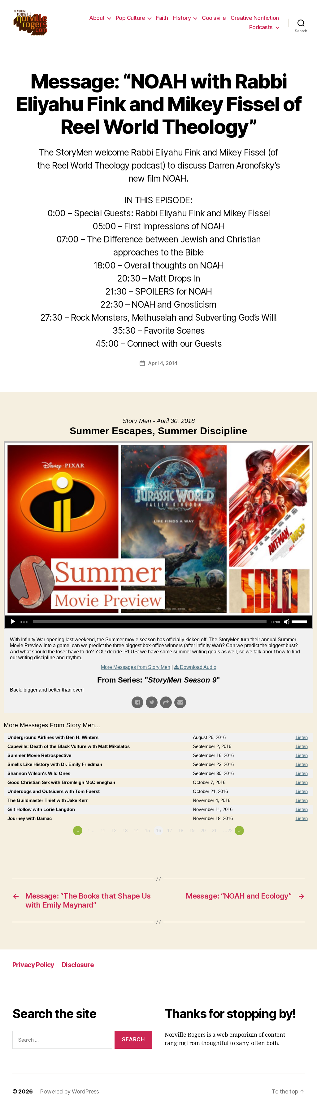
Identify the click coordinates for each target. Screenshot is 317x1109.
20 (203, 830)
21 (214, 830)
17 (169, 830)
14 (136, 830)
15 (147, 830)
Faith (162, 18)
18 (180, 830)
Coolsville (214, 18)
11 (103, 830)
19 (191, 830)
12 (113, 830)
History (182, 18)
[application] (158, 621)
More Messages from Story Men (135, 667)
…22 (227, 830)
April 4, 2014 (162, 363)
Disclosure (78, 965)
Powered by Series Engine (290, 847)
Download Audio (198, 667)
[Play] (13, 622)
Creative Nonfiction (255, 18)
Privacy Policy (33, 965)
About (97, 18)
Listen (302, 737)
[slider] (300, 621)
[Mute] (287, 622)
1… (91, 830)
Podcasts (261, 27)
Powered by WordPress (69, 1091)
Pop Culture (130, 18)
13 (125, 830)
